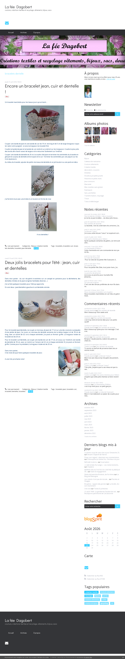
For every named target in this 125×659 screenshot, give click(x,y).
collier (104, 599)
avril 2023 (87, 422)
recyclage (88, 596)
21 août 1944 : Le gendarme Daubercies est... (100, 492)
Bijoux (33, 246)
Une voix (87, 489)
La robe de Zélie (90, 265)
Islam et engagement (98, 472)
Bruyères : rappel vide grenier (95, 484)
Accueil (11, 32)
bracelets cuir (68, 246)
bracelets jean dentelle (23, 248)
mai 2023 (87, 419)
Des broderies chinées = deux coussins (98, 216)
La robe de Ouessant (92, 258)
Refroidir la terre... (90, 462)
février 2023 (88, 427)
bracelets (59, 246)
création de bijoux (91, 603)
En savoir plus (88, 657)
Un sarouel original (91, 282)
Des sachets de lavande (92, 224)
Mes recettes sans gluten (93, 187)
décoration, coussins (91, 170)
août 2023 (88, 413)
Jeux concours (89, 181)
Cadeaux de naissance (92, 161)
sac (112, 603)
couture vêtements (92, 599)
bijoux (97, 596)
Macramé (87, 184)
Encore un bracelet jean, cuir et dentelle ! (42, 88)
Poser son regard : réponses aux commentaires (101, 457)
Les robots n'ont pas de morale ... (96, 479)
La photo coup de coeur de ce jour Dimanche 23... (102, 453)
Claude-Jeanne (89, 310)
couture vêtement (107, 592)
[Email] (7, 23)
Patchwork (88, 190)
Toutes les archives (90, 436)
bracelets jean (61, 389)
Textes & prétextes (101, 489)
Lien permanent (13, 246)
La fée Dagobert (18, 6)
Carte (88, 556)
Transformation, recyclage (94, 196)
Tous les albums (89, 145)
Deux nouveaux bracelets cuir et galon (98, 292)
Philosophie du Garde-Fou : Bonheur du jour (103, 459)
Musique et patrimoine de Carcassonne (98, 493)
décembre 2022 (90, 433)
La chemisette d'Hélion (92, 248)
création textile (91, 592)
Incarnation (105, 462)
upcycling (104, 603)
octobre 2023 (89, 408)
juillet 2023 (88, 416)
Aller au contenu (7, 2)
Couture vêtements (91, 164)
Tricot (86, 199)
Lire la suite (111, 79)
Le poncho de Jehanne (92, 273)
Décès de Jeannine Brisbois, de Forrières (99, 474)
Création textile (42, 246)
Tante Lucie (88, 346)
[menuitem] (11, 32)
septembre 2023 (90, 410)
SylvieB (87, 337)
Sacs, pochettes (90, 193)
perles (105, 596)
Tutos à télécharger (91, 201)
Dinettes (87, 173)
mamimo (87, 318)
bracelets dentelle (11, 391)
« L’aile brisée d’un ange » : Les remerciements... (101, 465)
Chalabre (90, 467)
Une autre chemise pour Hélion (95, 239)
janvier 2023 (88, 430)
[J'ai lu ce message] (123, 657)
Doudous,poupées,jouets (93, 176)
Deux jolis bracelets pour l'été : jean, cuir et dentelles (42, 265)
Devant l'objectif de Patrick (97, 454)
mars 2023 (88, 425)
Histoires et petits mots (93, 179)
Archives (23, 32)
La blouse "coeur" (90, 231)
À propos (36, 32)
